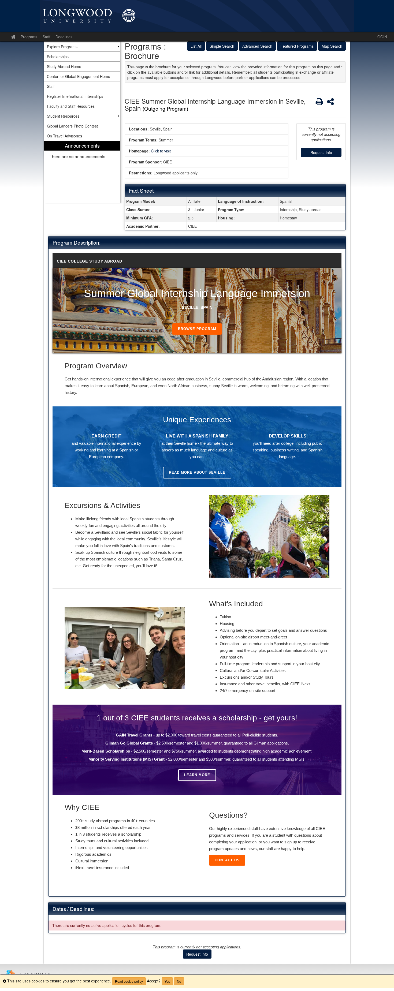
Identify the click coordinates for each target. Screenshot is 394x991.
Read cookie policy (129, 981)
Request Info (321, 152)
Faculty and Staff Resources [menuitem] (71, 106)
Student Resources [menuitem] (63, 116)
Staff (46, 36)
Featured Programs (297, 46)
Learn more (197, 775)
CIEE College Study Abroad (89, 261)
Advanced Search (257, 46)
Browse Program (197, 329)
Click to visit (161, 151)
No (179, 981)
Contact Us (227, 860)
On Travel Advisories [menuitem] (64, 136)
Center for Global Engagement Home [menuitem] (78, 76)
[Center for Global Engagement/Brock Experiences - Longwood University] (197, 16)
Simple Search (222, 46)
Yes (167, 981)
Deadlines (63, 36)
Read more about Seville (197, 472)
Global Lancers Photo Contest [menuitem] (72, 126)
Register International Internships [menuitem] (75, 96)
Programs (29, 36)
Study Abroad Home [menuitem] (64, 66)
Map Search (332, 46)
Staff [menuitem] (50, 86)
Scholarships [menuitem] (58, 56)
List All (196, 46)
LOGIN (381, 36)
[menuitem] (82, 172)
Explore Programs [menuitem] (62, 46)
